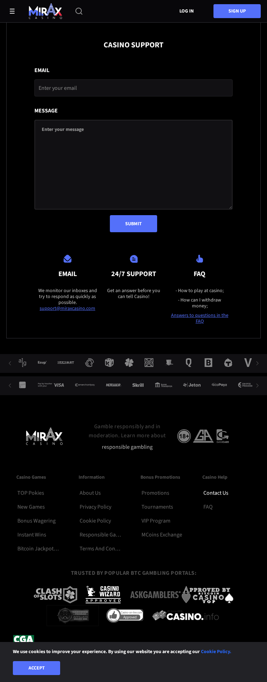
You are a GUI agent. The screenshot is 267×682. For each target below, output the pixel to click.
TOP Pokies (30, 493)
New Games (31, 507)
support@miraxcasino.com (67, 308)
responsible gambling (127, 447)
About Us (90, 493)
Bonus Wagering (36, 521)
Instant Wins (31, 535)
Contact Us (215, 493)
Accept (37, 668)
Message (46, 111)
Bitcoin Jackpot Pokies (38, 548)
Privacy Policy (95, 507)
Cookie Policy (95, 521)
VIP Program (155, 521)
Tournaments (157, 507)
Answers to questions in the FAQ (199, 318)
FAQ (208, 507)
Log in (186, 11)
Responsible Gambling (100, 535)
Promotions (155, 493)
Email (41, 70)
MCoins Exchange (161, 535)
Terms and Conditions (100, 548)
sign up (237, 11)
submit (133, 223)
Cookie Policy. (216, 651)
